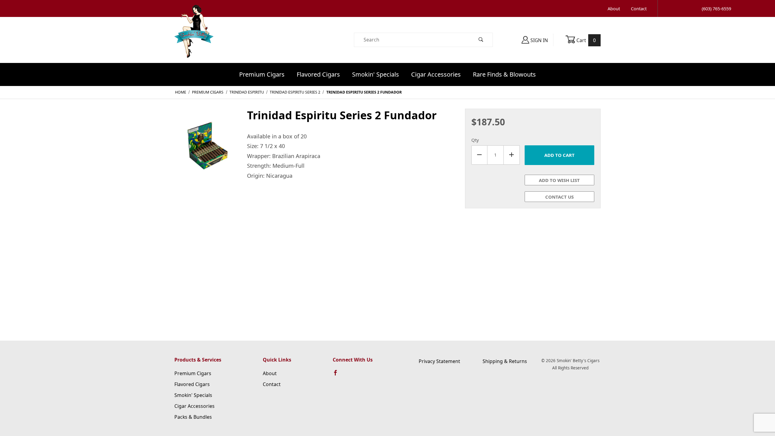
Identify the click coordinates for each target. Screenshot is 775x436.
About (614, 8)
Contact (639, 8)
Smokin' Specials (375, 74)
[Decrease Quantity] (479, 155)
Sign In (538, 40)
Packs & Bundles (193, 417)
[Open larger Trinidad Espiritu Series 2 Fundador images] (205, 144)
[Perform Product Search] (481, 40)
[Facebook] (338, 375)
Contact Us (559, 197)
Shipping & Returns (505, 361)
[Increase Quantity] (512, 155)
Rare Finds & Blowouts (504, 74)
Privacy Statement (439, 361)
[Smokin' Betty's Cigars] (193, 39)
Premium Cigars (262, 74)
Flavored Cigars (318, 74)
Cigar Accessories (436, 74)
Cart (585, 40)
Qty (475, 140)
